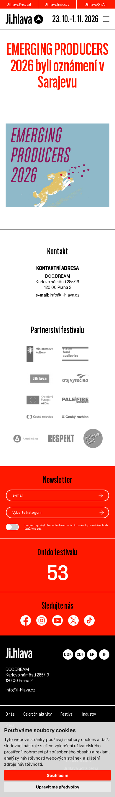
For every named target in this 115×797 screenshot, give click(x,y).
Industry (89, 714)
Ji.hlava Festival (19, 4)
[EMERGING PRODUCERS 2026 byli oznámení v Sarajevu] (57, 168)
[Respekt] (61, 439)
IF (104, 654)
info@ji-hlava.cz (65, 295)
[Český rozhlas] (75, 417)
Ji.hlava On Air (96, 4)
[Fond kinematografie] (75, 355)
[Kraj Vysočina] (75, 379)
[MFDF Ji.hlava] (25, 19)
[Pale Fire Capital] (75, 401)
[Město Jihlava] (40, 379)
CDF (80, 654)
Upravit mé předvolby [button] (57, 786)
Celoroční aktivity (37, 714)
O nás (10, 714)
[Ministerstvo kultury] (40, 354)
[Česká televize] (40, 417)
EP (92, 654)
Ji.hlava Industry (57, 4)
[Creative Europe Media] (40, 400)
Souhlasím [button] (57, 775)
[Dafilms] (93, 439)
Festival (66, 714)
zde (39, 528)
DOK (68, 654)
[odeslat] (101, 495)
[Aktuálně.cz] (26, 439)
